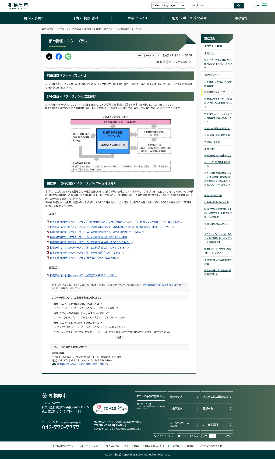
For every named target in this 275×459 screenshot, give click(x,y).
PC (213, 436)
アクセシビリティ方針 (211, 446)
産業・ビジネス (137, 18)
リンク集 (174, 446)
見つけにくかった (116, 327)
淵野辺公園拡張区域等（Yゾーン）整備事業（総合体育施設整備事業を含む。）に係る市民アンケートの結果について (217, 181)
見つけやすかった (65, 327)
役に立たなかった (109, 308)
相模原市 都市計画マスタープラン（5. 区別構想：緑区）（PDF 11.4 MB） (88, 237)
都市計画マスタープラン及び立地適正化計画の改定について (218, 118)
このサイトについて (90, 446)
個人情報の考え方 (64, 446)
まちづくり (109, 29)
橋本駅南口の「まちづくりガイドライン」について (217, 251)
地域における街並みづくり (217, 128)
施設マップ (176, 396)
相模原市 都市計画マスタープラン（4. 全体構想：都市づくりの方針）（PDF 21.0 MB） (95, 232)
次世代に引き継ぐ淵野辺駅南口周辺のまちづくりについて (218, 64)
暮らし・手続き (34, 18)
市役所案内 (176, 408)
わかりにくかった (116, 317)
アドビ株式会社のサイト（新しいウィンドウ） (160, 285)
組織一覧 (208, 408)
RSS (137, 446)
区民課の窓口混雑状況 (215, 396)
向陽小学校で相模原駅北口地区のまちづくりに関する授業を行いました (218, 213)
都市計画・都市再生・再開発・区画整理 (218, 84)
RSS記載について (155, 446)
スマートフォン (225, 436)
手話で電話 (109, 408)
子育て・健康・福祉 (85, 18)
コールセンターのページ (179, 425)
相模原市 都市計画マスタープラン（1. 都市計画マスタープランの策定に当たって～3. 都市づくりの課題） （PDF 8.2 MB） (114, 222)
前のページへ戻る (165, 436)
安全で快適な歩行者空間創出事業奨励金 (217, 272)
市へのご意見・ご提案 (117, 446)
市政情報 (241, 18)
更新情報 (189, 446)
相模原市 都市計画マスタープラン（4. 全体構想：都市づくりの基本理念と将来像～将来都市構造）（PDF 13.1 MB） (111, 227)
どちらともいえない (84, 308)
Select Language (164, 5)
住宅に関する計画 (213, 195)
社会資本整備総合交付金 (216, 202)
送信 (119, 337)
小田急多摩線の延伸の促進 (217, 155)
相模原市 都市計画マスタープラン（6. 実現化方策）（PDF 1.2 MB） (86, 253)
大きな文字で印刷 (177, 62)
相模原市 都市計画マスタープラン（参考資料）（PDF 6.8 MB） (83, 258)
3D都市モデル (211, 75)
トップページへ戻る (189, 436)
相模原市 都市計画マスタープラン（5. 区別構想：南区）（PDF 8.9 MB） (88, 247)
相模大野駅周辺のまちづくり (217, 226)
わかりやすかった (65, 317)
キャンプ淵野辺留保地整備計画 (217, 164)
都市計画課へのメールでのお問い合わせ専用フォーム (85, 364)
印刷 (159, 62)
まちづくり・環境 (92, 29)
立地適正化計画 (212, 142)
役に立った (62, 308)
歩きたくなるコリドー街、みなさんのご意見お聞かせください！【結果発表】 (218, 238)
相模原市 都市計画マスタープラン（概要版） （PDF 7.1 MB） (82, 275)
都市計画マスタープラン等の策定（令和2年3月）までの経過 (218, 103)
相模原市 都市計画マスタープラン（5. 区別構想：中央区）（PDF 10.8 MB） (90, 242)
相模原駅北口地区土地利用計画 (217, 262)
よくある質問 (210, 424)
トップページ (62, 29)
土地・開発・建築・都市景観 (217, 135)
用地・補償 (209, 149)
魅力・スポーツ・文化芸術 (189, 18)
